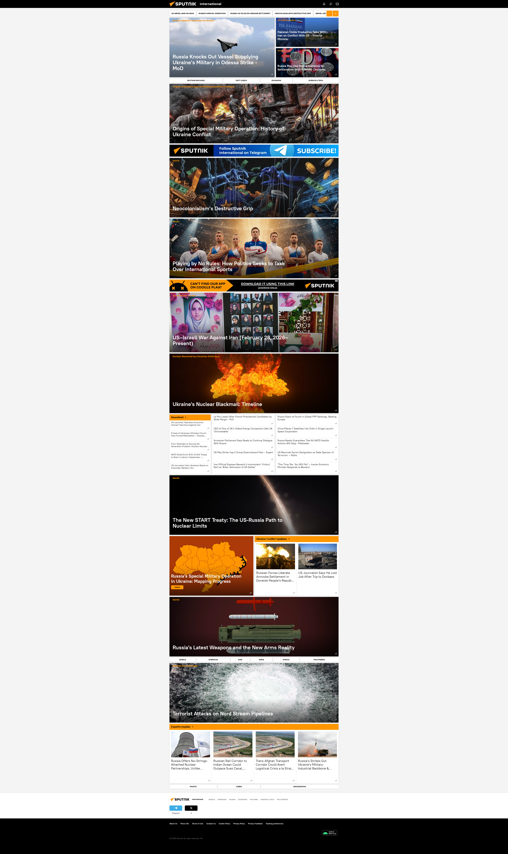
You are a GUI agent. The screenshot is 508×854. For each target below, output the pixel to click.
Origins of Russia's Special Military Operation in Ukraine (204, 86)
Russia (232, 799)
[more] (272, 74)
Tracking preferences (274, 823)
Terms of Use (197, 823)
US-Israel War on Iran (287, 20)
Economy (242, 799)
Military (254, 799)
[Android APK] (330, 833)
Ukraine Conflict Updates (271, 539)
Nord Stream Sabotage (185, 666)
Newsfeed (177, 417)
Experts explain (180, 727)
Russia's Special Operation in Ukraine (193, 20)
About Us (173, 823)
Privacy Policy (239, 823)
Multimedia (282, 799)
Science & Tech (267, 799)
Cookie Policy (224, 823)
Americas (222, 799)
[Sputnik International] (184, 7)
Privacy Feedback (255, 823)
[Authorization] (324, 4)
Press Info (184, 823)
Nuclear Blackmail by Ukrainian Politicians (196, 356)
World (280, 51)
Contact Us (211, 823)
